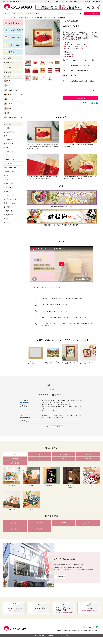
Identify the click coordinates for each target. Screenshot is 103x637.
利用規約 (85, 630)
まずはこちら (49, 1)
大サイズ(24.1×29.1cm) (42, 18)
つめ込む (10, 104)
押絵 (5, 136)
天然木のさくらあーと (10, 160)
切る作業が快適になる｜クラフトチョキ (75, 46)
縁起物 (20, 13)
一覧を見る (7, 128)
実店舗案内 (96, 1)
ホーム (5, 18)
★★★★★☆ (75, 76)
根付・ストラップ (8, 144)
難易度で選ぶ (8, 62)
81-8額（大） (68, 54)
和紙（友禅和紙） (9, 215)
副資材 (38, 13)
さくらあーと (7, 156)
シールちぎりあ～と (9, 152)
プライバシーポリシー (94, 630)
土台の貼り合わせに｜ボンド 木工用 (75, 44)
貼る (8, 81)
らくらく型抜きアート (10, 167)
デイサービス (29, 13)
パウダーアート (8, 163)
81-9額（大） (68, 56)
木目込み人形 (8, 211)
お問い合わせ (86, 1)
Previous (26, 39)
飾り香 (6, 148)
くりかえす (10, 99)
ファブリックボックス (10, 199)
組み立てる (10, 95)
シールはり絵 (8, 179)
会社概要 (59, 630)
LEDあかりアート (9, 171)
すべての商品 (8, 58)
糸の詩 (6, 175)
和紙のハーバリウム (10, 203)
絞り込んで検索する (93, 13)
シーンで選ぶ (7, 67)
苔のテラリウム (8, 207)
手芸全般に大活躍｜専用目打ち (73, 48)
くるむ (9, 85)
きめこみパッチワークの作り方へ (80, 70)
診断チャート (7, 72)
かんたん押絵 (8, 140)
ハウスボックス (8, 195)
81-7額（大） (68, 53)
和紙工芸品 (7, 191)
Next (58, 39)
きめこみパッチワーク (27, 18)
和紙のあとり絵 (8, 183)
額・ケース (10, 113)
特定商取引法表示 (76, 630)
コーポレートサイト (73, 1)
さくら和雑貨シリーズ (10, 187)
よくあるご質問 (60, 1)
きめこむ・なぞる (14, 18)
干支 (14, 13)
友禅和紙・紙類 (11, 117)
